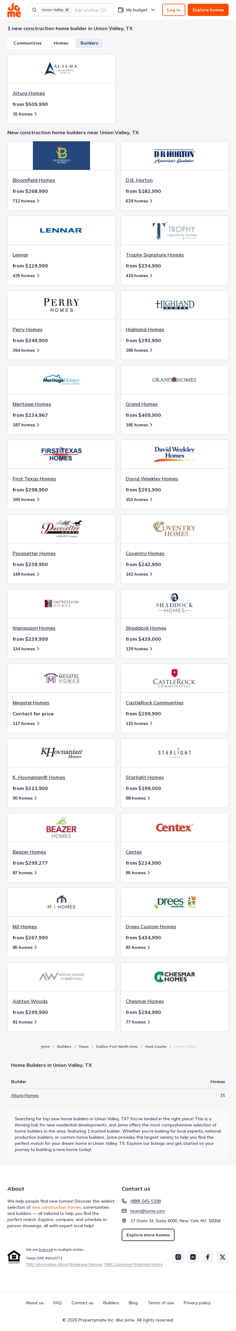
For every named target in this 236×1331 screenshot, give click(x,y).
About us (35, 1303)
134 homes (24, 649)
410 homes (137, 275)
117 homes (24, 723)
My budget (137, 10)
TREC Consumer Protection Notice (133, 1264)
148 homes (24, 574)
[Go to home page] (14, 9)
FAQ (57, 1303)
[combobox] (92, 10)
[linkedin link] (193, 1257)
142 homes (137, 574)
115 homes (137, 723)
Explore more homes (148, 1235)
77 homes (136, 1022)
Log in (173, 10)
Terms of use (161, 1303)
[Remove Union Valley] (67, 9)
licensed (46, 1249)
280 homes (137, 350)
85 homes (136, 872)
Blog (133, 1303)
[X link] (222, 1257)
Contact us (82, 1303)
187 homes (24, 425)
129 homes (137, 649)
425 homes (24, 275)
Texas (84, 1046)
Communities (27, 43)
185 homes (137, 425)
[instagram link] (178, 1257)
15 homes (23, 114)
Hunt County (156, 1046)
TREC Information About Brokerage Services (64, 1264)
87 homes (23, 872)
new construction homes (56, 1207)
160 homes (24, 499)
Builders (89, 43)
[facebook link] (208, 1257)
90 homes (23, 798)
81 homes (23, 1022)
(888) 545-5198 (145, 1201)
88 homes (136, 798)
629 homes (137, 201)
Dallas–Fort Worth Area (117, 1046)
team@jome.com (147, 1211)
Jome (45, 1046)
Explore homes (208, 10)
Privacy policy (197, 1303)
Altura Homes (25, 1095)
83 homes (136, 947)
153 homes (137, 499)
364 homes (24, 350)
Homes (61, 43)
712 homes (24, 201)
